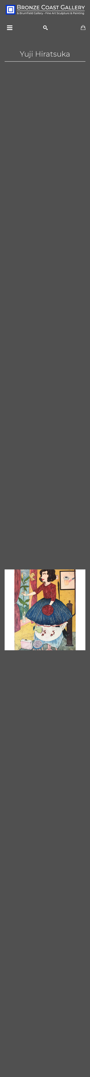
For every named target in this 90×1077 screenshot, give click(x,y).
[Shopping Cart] (83, 27)
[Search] (45, 27)
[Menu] (9, 27)
